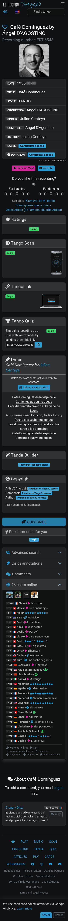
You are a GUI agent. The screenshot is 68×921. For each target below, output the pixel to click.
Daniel (20, 655)
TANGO (19, 101)
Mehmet (23, 683)
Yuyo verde (36, 655)
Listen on (25, 168)
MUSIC (38, 841)
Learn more (24, 908)
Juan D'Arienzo (50, 881)
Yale (19, 617)
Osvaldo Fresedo (23, 876)
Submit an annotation (35, 387)
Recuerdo (36, 603)
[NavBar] (62, 3)
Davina (22, 735)
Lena (20, 650)
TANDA (39, 849)
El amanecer (36, 707)
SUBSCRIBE (36, 522)
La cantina (33, 622)
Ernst (21, 716)
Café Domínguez (26, 92)
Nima (20, 626)
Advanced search (26, 552)
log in (58, 787)
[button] (17, 12)
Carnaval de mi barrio (40, 201)
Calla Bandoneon (38, 636)
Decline (59, 914)
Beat (19, 622)
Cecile (20, 631)
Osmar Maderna (45, 876)
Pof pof (33, 631)
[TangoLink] (25, 617)
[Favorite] (5, 27)
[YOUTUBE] (50, 864)
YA (26, 594)
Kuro (19, 660)
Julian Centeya (26, 119)
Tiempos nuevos (43, 726)
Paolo (21, 679)
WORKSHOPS (16, 864)
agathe (22, 688)
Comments (21, 574)
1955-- (21, 83)
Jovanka (23, 702)
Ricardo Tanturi (32, 870)
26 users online (24, 584)
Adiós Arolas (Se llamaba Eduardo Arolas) (34, 210)
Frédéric (23, 693)
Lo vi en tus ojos (38, 608)
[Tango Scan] (26, 660)
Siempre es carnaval (44, 698)
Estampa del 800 (43, 721)
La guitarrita (38, 645)
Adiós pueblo (39, 688)
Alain (20, 612)
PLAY (24, 841)
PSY (36, 856)
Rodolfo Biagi (12, 870)
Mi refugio (35, 679)
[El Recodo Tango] (13, 842)
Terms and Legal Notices (34, 892)
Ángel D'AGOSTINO (33, 110)
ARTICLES (20, 856)
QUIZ (53, 849)
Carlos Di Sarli (34, 887)
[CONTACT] (59, 864)
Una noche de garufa (40, 660)
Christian (23, 726)
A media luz (35, 716)
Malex (20, 608)
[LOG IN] (5, 12)
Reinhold (23, 721)
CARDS (49, 856)
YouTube (47, 168)
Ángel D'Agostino (30, 127)
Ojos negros (34, 626)
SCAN (53, 841)
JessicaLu (24, 664)
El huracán (33, 650)
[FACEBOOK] (32, 864)
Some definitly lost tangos (24, 881)
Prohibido (33, 617)
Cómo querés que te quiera (33, 205)
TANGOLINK (20, 849)
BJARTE (21, 645)
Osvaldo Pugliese (54, 870)
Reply (57, 814)
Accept (46, 914)
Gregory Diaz (14, 807)
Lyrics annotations (27, 563)
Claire (22, 603)
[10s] (34, 184)
